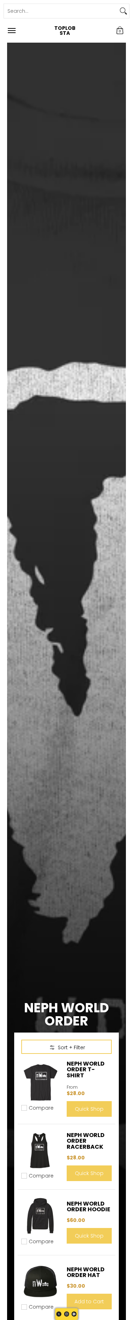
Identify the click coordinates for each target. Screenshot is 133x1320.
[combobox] (61, 11)
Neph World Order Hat (86, 1272)
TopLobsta (65, 31)
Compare (41, 1108)
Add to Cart (89, 1301)
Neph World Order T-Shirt (86, 1069)
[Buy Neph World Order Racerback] (40, 1150)
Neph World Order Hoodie (88, 1206)
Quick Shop (89, 1108)
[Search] (123, 11)
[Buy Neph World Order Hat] (40, 1281)
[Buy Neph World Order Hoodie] (40, 1216)
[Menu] (11, 30)
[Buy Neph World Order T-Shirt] (40, 1082)
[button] (120, 30)
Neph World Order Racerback (86, 1141)
